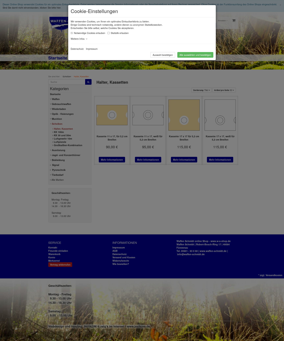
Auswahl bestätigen (163, 55)
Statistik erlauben (120, 33)
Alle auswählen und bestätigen (195, 55)
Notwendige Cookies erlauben (89, 33)
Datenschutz (77, 48)
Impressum (92, 48)
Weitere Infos (78, 38)
